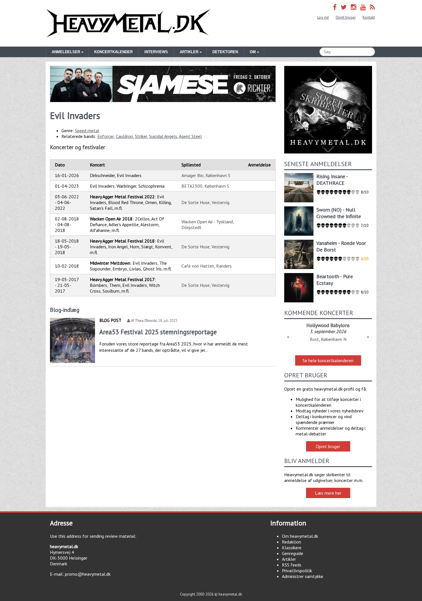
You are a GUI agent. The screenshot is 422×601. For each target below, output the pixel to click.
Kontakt (369, 17)
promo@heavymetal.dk (88, 574)
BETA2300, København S (205, 186)
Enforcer (105, 136)
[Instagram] (353, 7)
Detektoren (225, 52)
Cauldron (124, 136)
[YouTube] (363, 7)
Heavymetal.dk (128, 23)
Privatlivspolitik (297, 570)
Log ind (323, 17)
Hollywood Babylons (328, 325)
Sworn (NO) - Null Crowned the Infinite (338, 213)
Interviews (156, 52)
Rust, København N (328, 339)
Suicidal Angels (163, 136)
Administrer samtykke (302, 576)
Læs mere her (328, 493)
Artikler (289, 559)
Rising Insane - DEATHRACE (332, 179)
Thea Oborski (146, 320)
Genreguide (292, 553)
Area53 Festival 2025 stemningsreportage (158, 332)
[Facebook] (335, 7)
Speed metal (87, 130)
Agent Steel (190, 136)
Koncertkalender (113, 52)
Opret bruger (346, 17)
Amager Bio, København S (205, 175)
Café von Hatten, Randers (206, 266)
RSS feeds (291, 565)
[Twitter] (344, 7)
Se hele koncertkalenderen (328, 360)
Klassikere (291, 547)
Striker (141, 136)
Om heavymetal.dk (300, 536)
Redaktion (291, 542)
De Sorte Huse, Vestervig (205, 202)
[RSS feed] (372, 7)
